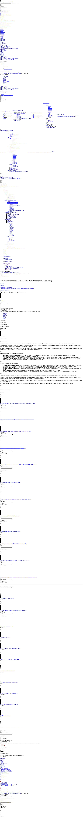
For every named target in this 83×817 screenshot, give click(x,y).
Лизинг (1, 761)
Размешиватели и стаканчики (13, 214)
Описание (5, 313)
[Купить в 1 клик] (0, 395)
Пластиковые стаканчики (14, 291)
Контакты (2, 765)
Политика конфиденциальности (8, 797)
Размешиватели (22, 291)
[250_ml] (2, 300)
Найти (2, 804)
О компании (2, 774)
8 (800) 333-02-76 (4, 56)
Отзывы (4, 314)
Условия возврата (3, 763)
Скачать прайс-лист (4, 768)
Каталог (6, 192)
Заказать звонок (8, 269)
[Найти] (1, 5)
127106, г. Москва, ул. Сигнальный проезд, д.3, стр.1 (10, 73)
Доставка (4, 317)
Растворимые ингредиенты (14, 205)
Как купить (5, 315)
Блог (1, 767)
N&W (10, 224)
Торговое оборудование (5, 288)
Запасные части (10, 221)
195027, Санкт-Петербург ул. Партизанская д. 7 (10, 272)
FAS (10, 238)
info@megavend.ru (4, 275)
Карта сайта (2, 766)
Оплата (4, 316)
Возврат (4, 318)
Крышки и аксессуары (4, 291)
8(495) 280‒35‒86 (7, 59)
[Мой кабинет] (0, 175)
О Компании (2, 758)
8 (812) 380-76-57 (9, 58)
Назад (7, 191)
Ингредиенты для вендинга (12, 202)
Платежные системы (11, 246)
